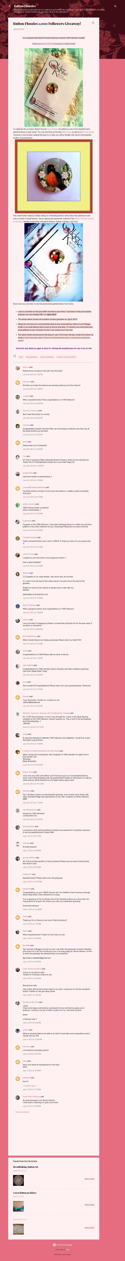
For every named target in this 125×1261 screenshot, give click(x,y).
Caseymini (27, 521)
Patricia (26, 620)
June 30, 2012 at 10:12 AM (33, 784)
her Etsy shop (87, 132)
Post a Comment (22, 1112)
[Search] (115, 6)
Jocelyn (26, 396)
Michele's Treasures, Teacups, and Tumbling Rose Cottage (46, 713)
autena (25, 1030)
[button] (92, 23)
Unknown (26, 382)
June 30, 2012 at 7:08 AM (33, 744)
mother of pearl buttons (66, 357)
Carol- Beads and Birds (32, 969)
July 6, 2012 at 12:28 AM (32, 1039)
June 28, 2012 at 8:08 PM (33, 403)
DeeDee (26, 573)
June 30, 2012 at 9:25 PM (33, 819)
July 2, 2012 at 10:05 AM (32, 882)
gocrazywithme (29, 858)
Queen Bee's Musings (31, 1097)
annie (25, 442)
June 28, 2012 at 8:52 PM (33, 418)
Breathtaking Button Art (25, 1166)
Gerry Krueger (52, 129)
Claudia (26, 696)
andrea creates (29, 504)
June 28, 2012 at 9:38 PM (33, 449)
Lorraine (26, 425)
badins (68, 1249)
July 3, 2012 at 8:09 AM (32, 938)
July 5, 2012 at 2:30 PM (32, 1023)
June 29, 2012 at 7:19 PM (33, 689)
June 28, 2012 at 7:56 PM (33, 374)
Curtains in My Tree (30, 1002)
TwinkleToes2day (30, 537)
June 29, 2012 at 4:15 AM (33, 497)
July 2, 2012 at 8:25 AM (32, 850)
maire (25, 916)
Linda (25, 734)
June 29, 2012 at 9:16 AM (33, 644)
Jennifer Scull (28, 554)
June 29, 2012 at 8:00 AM (33, 629)
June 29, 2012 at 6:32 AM (33, 566)
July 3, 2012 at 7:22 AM (32, 924)
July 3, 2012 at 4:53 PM (32, 962)
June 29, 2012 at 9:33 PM (33, 706)
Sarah (25, 931)
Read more (89, 1179)
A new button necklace (24, 1192)
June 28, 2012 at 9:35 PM (33, 435)
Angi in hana (28, 772)
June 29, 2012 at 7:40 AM (33, 612)
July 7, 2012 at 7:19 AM (32, 1089)
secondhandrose (29, 810)
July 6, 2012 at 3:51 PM (32, 1054)
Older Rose (66, 132)
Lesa (25, 682)
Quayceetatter (28, 826)
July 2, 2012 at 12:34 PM (32, 909)
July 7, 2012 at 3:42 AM (32, 1071)
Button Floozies (25, 6)
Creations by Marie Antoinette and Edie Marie (41, 751)
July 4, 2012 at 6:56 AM (32, 978)
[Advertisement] (109, 54)
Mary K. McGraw (29, 605)
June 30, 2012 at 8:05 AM (33, 765)
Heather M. (27, 874)
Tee (24, 456)
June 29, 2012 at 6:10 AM (33, 547)
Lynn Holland (28, 665)
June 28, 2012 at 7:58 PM (33, 389)
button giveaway (47, 357)
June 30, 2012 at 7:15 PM (33, 803)
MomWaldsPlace (29, 636)
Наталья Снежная (30, 410)
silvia (25, 1061)
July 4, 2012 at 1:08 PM (32, 995)
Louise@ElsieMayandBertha (34, 487)
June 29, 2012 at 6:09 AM (33, 530)
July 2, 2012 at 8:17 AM (32, 836)
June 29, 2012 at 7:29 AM (33, 598)
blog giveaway (31, 357)
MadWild (26, 945)
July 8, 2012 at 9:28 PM (32, 1106)
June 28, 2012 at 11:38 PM (33, 466)
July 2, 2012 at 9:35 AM (32, 867)
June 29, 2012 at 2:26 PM (33, 675)
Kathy (25, 651)
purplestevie (27, 473)
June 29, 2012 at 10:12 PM (33, 727)
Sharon (26, 367)
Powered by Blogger (64, 1245)
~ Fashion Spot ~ (30, 1086)
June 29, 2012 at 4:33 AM (33, 514)
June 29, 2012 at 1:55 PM (33, 658)
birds (21, 357)
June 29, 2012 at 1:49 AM (33, 480)
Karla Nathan (48, 44)
